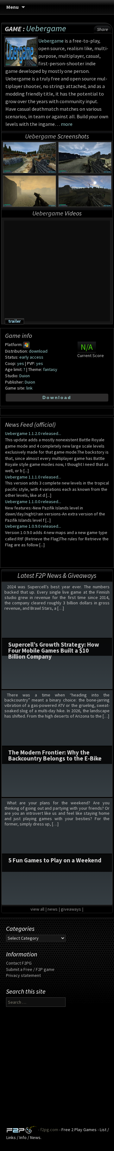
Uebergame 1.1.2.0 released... (33, 433)
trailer (14, 321)
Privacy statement (23, 975)
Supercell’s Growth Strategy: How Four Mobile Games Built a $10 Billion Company (53, 650)
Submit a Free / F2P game (30, 969)
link (29, 388)
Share (102, 29)
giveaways (71, 909)
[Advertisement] (57, 1069)
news (53, 909)
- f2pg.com (47, 1129)
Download (56, 397)
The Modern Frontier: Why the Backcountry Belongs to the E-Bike (55, 755)
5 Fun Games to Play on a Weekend (54, 860)
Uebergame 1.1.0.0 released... (33, 501)
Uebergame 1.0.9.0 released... (33, 526)
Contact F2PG (19, 963)
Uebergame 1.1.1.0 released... (33, 477)
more (67, 124)
